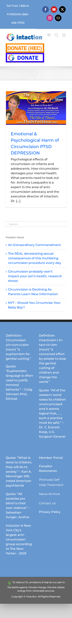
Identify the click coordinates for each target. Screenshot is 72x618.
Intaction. (31, 596)
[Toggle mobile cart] (49, 35)
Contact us (47, 503)
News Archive (49, 494)
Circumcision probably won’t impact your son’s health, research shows (35, 276)
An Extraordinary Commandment (34, 245)
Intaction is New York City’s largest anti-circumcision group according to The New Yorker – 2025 (19, 539)
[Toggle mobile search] (56, 35)
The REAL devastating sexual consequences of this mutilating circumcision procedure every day (34, 258)
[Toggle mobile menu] (64, 35)
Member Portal (51, 458)
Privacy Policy (49, 512)
